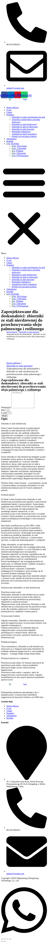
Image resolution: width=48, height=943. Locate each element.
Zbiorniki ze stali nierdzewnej (24, 124)
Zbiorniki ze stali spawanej (23, 129)
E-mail (4, 413)
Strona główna (12, 107)
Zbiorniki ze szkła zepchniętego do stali (28, 117)
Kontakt (9, 141)
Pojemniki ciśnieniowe (21, 131)
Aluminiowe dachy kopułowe (24, 134)
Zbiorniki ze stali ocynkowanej (25, 127)
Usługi (9, 112)
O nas (8, 110)
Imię (3, 410)
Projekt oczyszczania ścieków (24, 136)
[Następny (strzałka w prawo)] (5, 941)
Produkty (10, 115)
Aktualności (11, 139)
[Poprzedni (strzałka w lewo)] (2, 941)
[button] (24, 207)
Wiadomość (6, 407)
